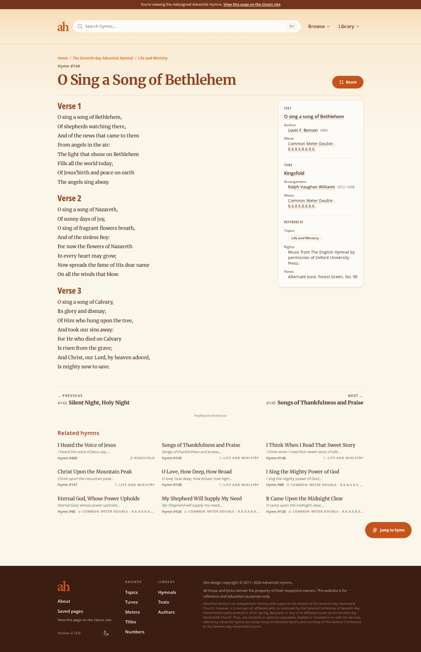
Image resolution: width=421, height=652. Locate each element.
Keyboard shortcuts (210, 415)
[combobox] (185, 26)
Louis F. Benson (303, 130)
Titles (130, 622)
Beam (351, 82)
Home (63, 58)
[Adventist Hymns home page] (63, 26)
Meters (132, 612)
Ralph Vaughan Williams (311, 186)
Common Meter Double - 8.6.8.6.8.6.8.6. (311, 146)
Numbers (134, 632)
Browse (316, 26)
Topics (131, 592)
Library (346, 26)
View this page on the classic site (251, 4)
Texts (163, 602)
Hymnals (167, 592)
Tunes (131, 602)
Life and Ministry (153, 58)
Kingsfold (294, 173)
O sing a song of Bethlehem (314, 116)
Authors (166, 612)
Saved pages (70, 611)
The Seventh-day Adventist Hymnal (103, 58)
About (64, 601)
